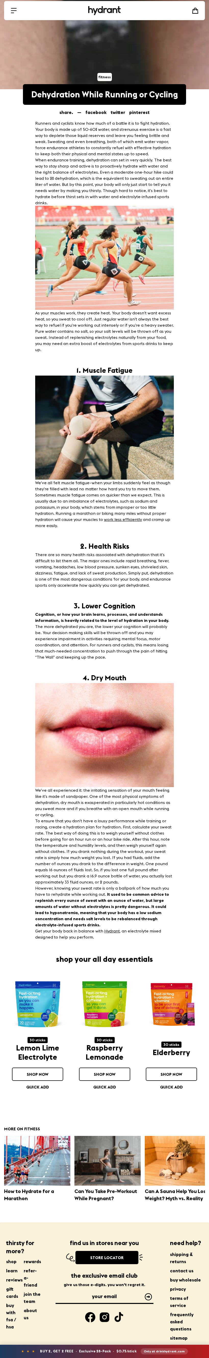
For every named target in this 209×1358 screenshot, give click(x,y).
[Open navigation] (13, 10)
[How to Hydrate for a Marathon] (37, 1161)
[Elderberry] (171, 1005)
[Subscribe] (148, 1297)
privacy (178, 1289)
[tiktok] (119, 1317)
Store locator (107, 1257)
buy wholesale (185, 1280)
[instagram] (104, 1317)
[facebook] (90, 1317)
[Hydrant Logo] (104, 10)
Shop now (37, 1074)
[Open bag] (195, 10)
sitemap (179, 1338)
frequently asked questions (181, 1322)
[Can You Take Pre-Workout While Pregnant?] (107, 1161)
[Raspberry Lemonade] (104, 1005)
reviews (14, 1280)
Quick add (37, 1087)
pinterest (139, 112)
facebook (96, 112)
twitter (118, 112)
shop (11, 1261)
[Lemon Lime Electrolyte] (37, 1005)
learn (12, 1271)
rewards (32, 1261)
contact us (181, 1271)
